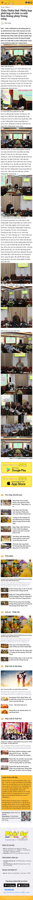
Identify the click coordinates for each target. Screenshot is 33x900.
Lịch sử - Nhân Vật (12, 612)
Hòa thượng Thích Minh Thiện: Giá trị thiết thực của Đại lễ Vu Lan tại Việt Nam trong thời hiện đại (20, 699)
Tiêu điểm (9, 556)
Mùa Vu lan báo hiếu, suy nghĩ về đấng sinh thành (14, 689)
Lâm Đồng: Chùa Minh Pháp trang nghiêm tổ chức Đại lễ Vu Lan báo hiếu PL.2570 (21, 538)
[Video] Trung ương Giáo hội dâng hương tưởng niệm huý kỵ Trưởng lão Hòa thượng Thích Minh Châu (20, 603)
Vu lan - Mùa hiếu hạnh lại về (18, 705)
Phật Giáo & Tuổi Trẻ (13, 719)
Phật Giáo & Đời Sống (13, 666)
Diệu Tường (8, 23)
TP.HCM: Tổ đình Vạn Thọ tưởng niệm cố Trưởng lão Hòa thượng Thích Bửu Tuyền (20, 652)
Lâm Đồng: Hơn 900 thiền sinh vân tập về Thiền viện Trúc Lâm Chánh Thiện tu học (22, 512)
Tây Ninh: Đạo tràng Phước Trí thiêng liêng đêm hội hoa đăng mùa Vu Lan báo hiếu (21, 546)
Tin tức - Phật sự (5, 7)
